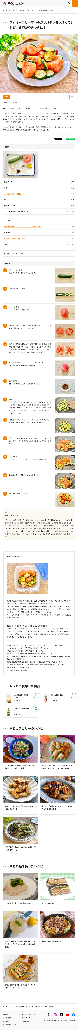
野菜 (72, 97)
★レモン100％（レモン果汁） (15, 238)
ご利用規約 (25, 1021)
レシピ (15, 10)
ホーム (7, 10)
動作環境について (8, 1021)
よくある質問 (7, 1018)
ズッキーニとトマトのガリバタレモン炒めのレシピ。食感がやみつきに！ (49, 10)
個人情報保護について (9, 1025)
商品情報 (5, 1014)
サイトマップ (26, 1018)
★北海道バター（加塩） (13, 193)
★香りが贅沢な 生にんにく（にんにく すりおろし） (23, 226)
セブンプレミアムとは (28, 1014)
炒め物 (21, 10)
